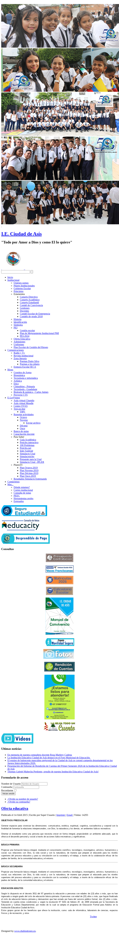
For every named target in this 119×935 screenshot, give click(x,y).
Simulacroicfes (27, 456)
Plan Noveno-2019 (29, 470)
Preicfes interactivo (29, 442)
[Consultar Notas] (21, 529)
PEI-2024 (24, 336)
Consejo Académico (30, 299)
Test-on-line (19, 409)
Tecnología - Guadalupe (25, 389)
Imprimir (61, 815)
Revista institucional (23, 355)
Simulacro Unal (27, 453)
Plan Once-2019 (28, 476)
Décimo (24, 425)
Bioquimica (19, 375)
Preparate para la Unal (31, 459)
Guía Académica (28, 439)
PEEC (17, 495)
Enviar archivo (33, 423)
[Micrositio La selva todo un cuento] (59, 726)
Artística (18, 381)
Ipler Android (26, 451)
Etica (16, 383)
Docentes (24, 311)
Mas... (10, 484)
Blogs (10, 369)
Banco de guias (21, 431)
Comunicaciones (15, 350)
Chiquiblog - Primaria (24, 386)
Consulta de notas (22, 493)
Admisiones (19, 341)
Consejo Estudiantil (29, 302)
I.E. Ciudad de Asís (21, 234)
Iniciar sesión (8, 793)
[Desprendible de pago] (25, 543)
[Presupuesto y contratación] (59, 561)
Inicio (10, 277)
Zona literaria (20, 358)
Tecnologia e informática (26, 378)
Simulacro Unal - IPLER (32, 462)
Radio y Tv (19, 353)
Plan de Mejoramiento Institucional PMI (39, 333)
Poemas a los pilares (30, 364)
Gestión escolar (27, 330)
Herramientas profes (23, 498)
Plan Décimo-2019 (29, 473)
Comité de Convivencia (31, 305)
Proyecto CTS (21, 395)
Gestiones (24, 308)
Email (70, 815)
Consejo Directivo (29, 297)
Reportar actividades (24, 414)
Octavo (23, 417)
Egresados (19, 501)
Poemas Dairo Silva (29, 361)
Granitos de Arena (22, 372)
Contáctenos (13, 481)
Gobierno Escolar (22, 288)
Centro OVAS (21, 406)
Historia (17, 319)
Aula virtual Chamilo (24, 400)
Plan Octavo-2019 (29, 467)
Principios (18, 291)
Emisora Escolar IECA (25, 367)
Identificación (20, 322)
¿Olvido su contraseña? (18, 801)
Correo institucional (23, 490)
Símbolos (18, 325)
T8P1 (22, 411)
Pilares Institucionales (24, 285)
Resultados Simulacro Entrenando (30, 479)
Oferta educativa (14, 808)
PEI (15, 327)
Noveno (24, 420)
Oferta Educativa (22, 339)
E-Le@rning (13, 397)
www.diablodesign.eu (25, 931)
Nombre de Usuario (11, 783)
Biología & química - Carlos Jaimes (31, 392)
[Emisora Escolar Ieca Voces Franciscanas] (60, 572)
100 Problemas (27, 445)
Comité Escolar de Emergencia (35, 313)
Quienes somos (21, 283)
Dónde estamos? (22, 487)
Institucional (13, 280)
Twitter (93, 916)
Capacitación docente (24, 434)
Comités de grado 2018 (31, 316)
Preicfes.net (25, 448)
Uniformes (19, 344)
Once (22, 428)
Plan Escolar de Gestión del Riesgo (31, 347)
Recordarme (7, 790)
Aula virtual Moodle (23, 403)
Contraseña (7, 787)
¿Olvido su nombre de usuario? (22, 799)
